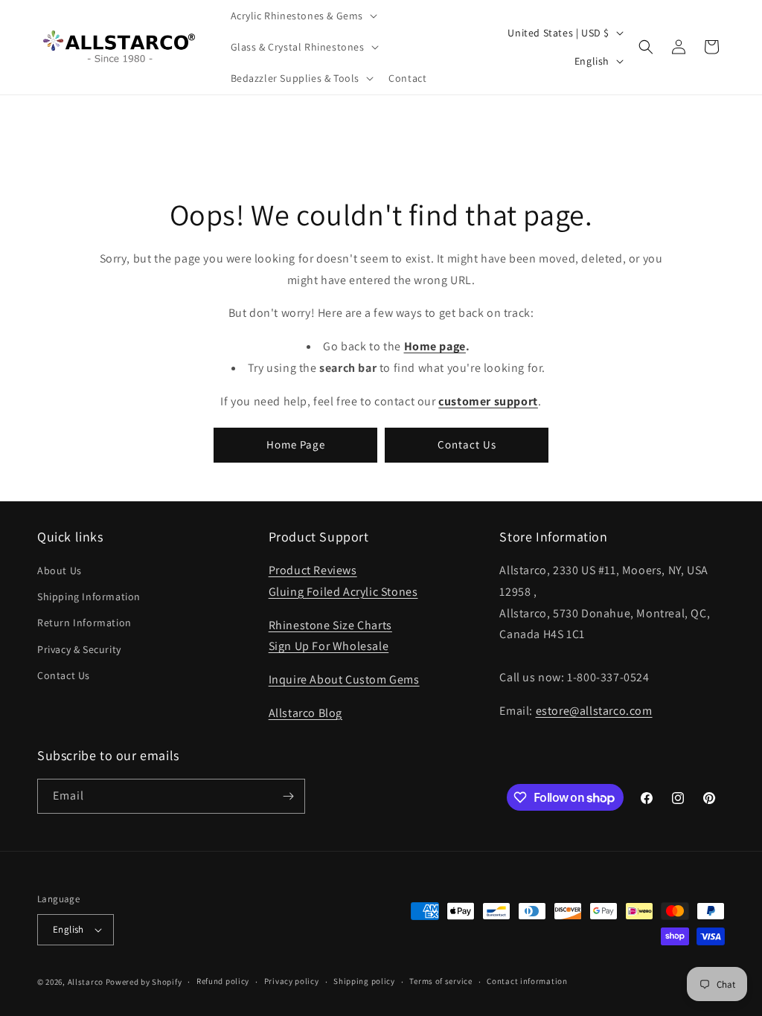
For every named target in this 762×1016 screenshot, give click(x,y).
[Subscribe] (288, 796)
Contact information (527, 981)
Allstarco (85, 982)
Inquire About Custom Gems (344, 679)
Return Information (84, 622)
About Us (59, 570)
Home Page (295, 444)
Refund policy (222, 981)
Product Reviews (313, 570)
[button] (303, 15)
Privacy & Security (79, 649)
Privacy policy (291, 981)
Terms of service (440, 981)
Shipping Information (89, 596)
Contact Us (467, 444)
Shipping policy (364, 981)
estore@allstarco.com (594, 710)
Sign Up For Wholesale (329, 646)
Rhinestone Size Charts (330, 625)
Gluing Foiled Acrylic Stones (343, 591)
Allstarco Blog (305, 713)
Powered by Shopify (144, 982)
